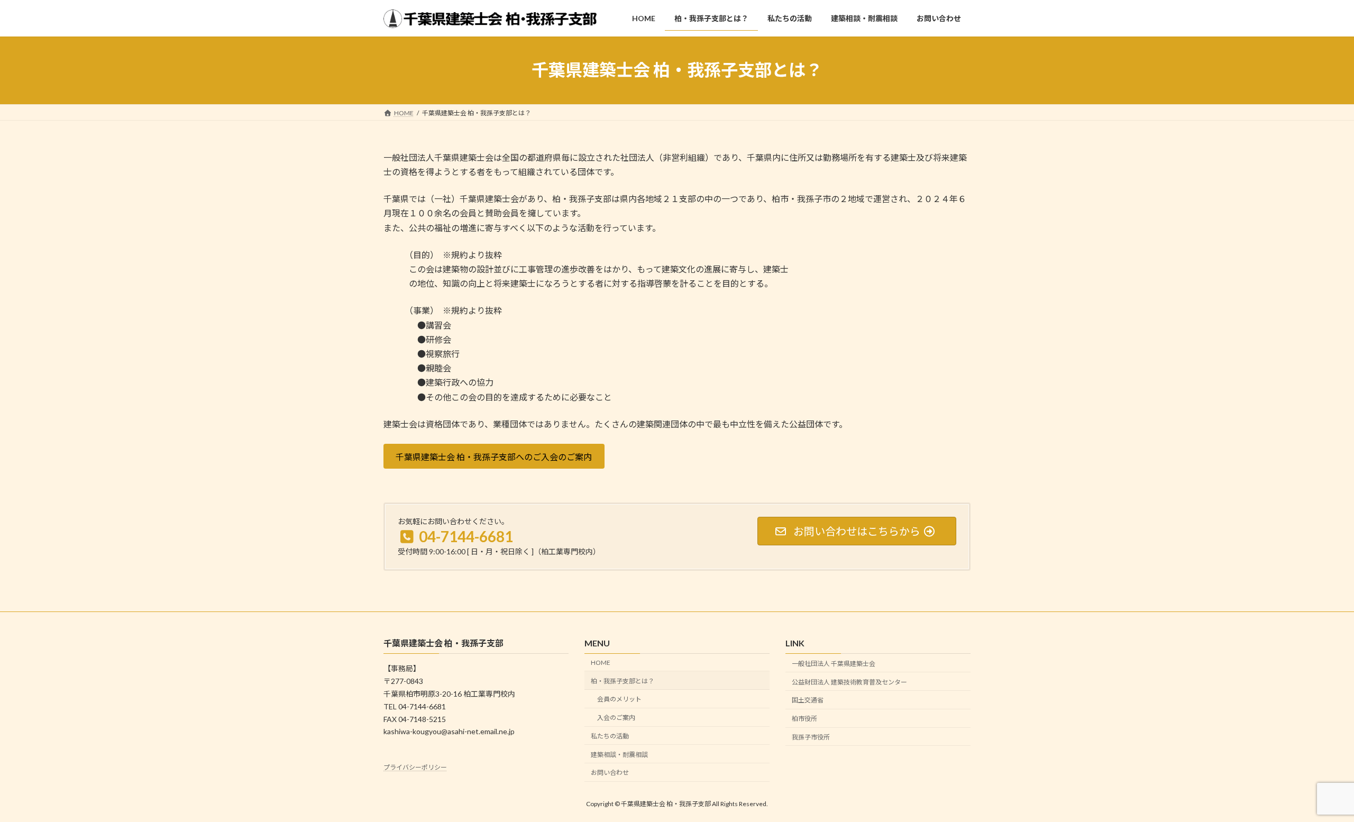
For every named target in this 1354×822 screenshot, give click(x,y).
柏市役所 (804, 719)
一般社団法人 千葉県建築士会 (833, 664)
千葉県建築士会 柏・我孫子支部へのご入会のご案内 (494, 457)
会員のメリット (619, 700)
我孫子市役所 (811, 737)
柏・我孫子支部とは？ (622, 681)
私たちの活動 (610, 736)
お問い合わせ (610, 773)
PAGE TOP (1314, 787)
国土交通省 (808, 701)
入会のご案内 (616, 717)
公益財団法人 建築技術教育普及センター (849, 682)
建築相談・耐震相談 (619, 755)
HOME (600, 662)
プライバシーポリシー (415, 767)
